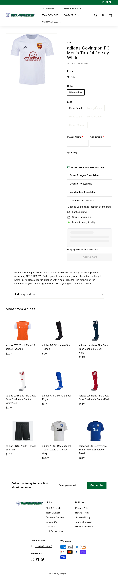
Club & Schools (53, 508)
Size (69, 102)
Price (70, 71)
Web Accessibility (84, 526)
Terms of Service (83, 522)
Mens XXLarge (77, 125)
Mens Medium (94, 108)
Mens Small (75, 108)
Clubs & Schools (72, 9)
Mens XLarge (94, 116)
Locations (50, 526)
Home (70, 43)
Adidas (30, 309)
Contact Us (70, 15)
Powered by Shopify (57, 574)
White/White (75, 92)
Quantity (72, 152)
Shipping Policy (83, 517)
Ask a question (24, 294)
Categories (48, 9)
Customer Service (55, 517)
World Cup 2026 (50, 22)
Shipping (71, 250)
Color (70, 86)
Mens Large (75, 116)
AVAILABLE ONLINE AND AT (87, 167)
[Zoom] (31, 59)
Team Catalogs (50, 15)
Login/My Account (54, 531)
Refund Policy (82, 512)
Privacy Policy (82, 508)
